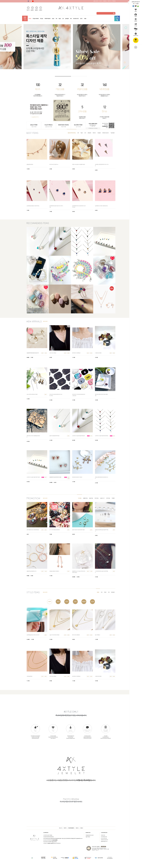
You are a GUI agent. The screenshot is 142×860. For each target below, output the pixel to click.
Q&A (136, 30)
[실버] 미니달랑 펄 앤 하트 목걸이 (54, 435)
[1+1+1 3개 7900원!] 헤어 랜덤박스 (54, 529)
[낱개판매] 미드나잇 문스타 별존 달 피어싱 (101, 205)
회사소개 (60, 828)
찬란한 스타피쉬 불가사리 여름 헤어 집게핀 (78, 164)
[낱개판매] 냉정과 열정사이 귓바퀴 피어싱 (33, 205)
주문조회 (113, 1)
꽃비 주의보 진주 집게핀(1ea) (53, 164)
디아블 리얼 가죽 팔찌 (98, 353)
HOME (137, 3)
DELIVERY (135, 21)
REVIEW (136, 16)
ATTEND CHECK (135, 35)
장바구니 (109, 1)
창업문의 (36, 10)
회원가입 (104, 1)
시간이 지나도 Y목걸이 (52, 353)
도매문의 (40, 10)
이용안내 (77, 828)
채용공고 (81, 828)
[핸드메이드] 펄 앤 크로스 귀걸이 (77, 477)
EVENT (136, 11)
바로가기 (28, 10)
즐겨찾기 (32, 10)
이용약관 (65, 828)
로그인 (100, 1)
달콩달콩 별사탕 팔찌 (30, 164)
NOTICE (135, 25)
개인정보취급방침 (71, 828)
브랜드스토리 (95, 1)
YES (135, 3)
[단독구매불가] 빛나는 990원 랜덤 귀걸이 (33, 529)
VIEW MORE (45, 321)
